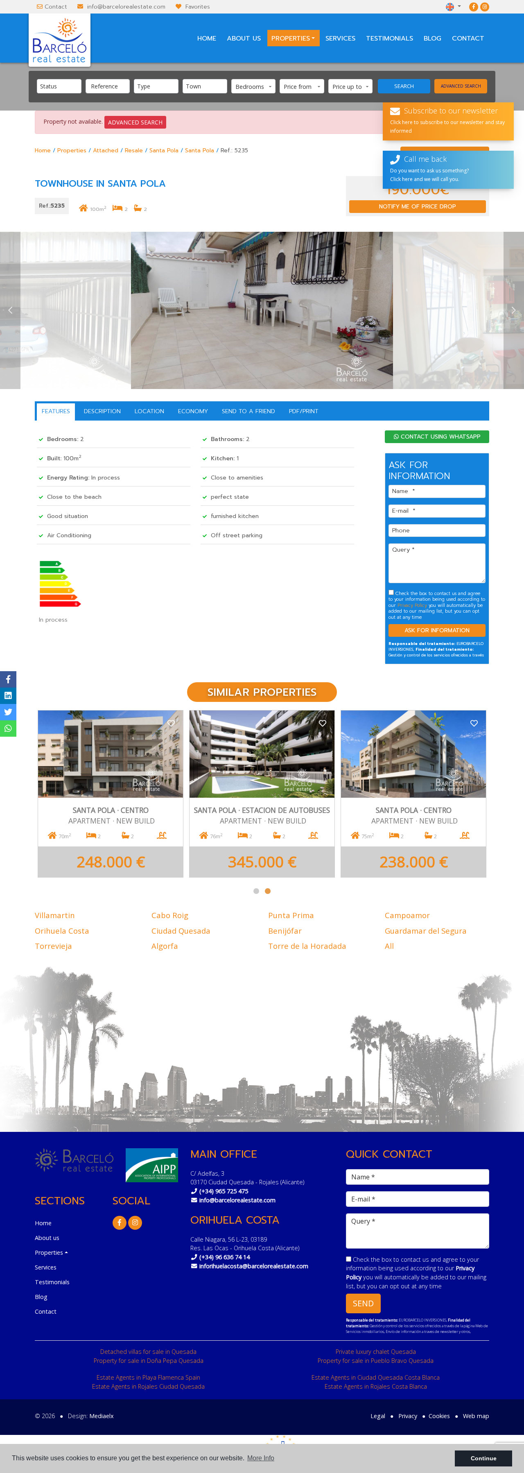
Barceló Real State (59, 40)
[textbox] (61, 86)
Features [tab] (56, 411)
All (389, 946)
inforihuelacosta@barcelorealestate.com (253, 1266)
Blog (432, 38)
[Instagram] (484, 6)
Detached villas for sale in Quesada (148, 1351)
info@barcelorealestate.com (126, 6)
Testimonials (389, 38)
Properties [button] (290, 38)
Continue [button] (484, 1458)
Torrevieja (53, 946)
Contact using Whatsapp (440, 436)
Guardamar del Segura (426, 930)
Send (363, 1303)
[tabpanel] (110, 794)
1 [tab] (256, 891)
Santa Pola (163, 150)
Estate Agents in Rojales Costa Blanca (376, 1386)
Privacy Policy (413, 605)
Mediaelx (101, 1416)
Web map (476, 1416)
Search (404, 86)
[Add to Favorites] (171, 722)
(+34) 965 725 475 (223, 1191)
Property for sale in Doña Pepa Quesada (148, 1360)
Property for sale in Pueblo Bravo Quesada (376, 1360)
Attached (105, 150)
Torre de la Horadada (307, 946)
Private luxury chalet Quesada (376, 1351)
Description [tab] (102, 411)
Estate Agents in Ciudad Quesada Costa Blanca (376, 1377)
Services (340, 38)
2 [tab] (268, 891)
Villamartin (55, 915)
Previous (10, 310)
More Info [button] (260, 1458)
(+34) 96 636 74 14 (224, 1257)
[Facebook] (473, 6)
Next (514, 310)
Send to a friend (248, 411)
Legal (377, 1416)
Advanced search (461, 86)
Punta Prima (291, 915)
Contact (56, 6)
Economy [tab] (193, 411)
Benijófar (285, 930)
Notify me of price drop (417, 206)
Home (206, 38)
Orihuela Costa (62, 930)
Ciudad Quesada (180, 930)
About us (244, 38)
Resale (134, 150)
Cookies (439, 1416)
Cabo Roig (169, 915)
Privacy (407, 1416)
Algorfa (164, 946)
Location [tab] (149, 411)
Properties (71, 150)
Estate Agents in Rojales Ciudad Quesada (148, 1386)
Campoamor (407, 915)
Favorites (197, 6)
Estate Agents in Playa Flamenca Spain (148, 1377)
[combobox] (59, 86)
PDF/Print (303, 411)
